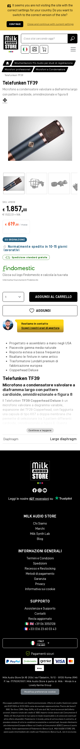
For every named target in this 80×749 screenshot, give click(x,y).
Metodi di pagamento (40, 573)
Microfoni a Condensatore (50, 69)
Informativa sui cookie (40, 589)
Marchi (40, 528)
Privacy (40, 584)
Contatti (40, 613)
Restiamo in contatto (40, 325)
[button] (40, 643)
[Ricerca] (72, 38)
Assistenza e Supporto (40, 608)
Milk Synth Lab (40, 533)
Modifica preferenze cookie (40, 691)
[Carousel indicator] (14, 183)
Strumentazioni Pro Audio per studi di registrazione (44, 63)
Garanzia (40, 578)
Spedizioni (40, 563)
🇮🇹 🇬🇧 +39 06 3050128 (40, 624)
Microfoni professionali (18, 69)
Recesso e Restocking (40, 568)
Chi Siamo (40, 523)
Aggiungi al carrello (53, 297)
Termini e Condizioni (40, 558)
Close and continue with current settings (50, 24)
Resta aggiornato (40, 618)
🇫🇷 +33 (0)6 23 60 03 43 (40, 629)
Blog (40, 539)
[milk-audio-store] (11, 44)
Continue (15, 24)
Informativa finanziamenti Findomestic (20, 280)
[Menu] (73, 49)
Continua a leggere (40, 430)
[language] (25, 49)
